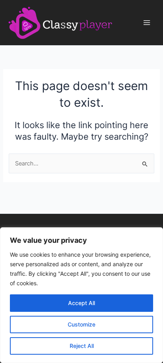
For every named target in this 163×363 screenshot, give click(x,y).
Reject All (82, 345)
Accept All (81, 303)
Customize (81, 324)
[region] (81, 295)
